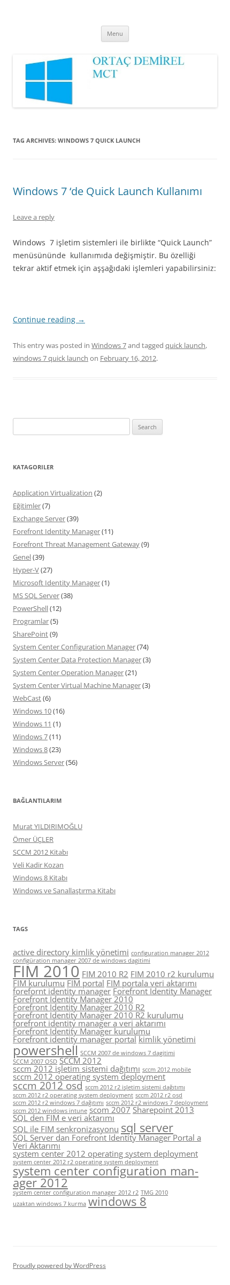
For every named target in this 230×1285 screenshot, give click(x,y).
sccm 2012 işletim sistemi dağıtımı (76, 1068)
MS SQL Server (36, 595)
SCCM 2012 (80, 1060)
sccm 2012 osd (48, 1086)
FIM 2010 (46, 971)
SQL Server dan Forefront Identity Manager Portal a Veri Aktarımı (107, 1141)
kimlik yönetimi (167, 1039)
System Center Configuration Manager (74, 647)
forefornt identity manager (62, 991)
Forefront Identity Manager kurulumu (81, 1031)
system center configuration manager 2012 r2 (76, 1192)
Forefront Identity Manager (56, 531)
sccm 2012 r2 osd (158, 1095)
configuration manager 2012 (170, 953)
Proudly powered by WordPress (59, 1265)
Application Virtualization (53, 493)
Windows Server (38, 762)
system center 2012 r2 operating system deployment (85, 1162)
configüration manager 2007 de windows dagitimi (81, 960)
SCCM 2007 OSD (35, 1061)
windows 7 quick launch (50, 358)
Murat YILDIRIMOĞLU (47, 826)
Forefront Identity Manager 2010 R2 (79, 1007)
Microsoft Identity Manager (56, 582)
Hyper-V (26, 570)
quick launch (185, 345)
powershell (45, 1050)
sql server (147, 1127)
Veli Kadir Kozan (38, 865)
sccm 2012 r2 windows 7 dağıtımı (58, 1102)
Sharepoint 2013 (163, 1109)
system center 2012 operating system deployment (105, 1153)
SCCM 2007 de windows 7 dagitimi (127, 1053)
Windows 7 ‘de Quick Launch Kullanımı (107, 191)
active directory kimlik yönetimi (71, 952)
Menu (115, 33)
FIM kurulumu (39, 983)
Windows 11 (32, 724)
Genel (22, 557)
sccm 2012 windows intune (50, 1110)
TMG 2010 (154, 1192)
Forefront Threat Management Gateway (76, 544)
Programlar (31, 621)
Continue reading (49, 319)
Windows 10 (32, 711)
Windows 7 (108, 345)
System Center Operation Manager (68, 672)
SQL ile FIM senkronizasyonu (66, 1129)
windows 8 (117, 1201)
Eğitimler (27, 505)
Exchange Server (39, 518)
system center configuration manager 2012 (105, 1176)
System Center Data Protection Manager (77, 659)
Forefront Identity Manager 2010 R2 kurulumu (98, 1015)
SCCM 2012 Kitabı (40, 852)
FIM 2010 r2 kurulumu (172, 974)
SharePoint (30, 634)
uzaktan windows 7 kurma (49, 1203)
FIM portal (85, 983)
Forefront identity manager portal (74, 1039)
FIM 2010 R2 (105, 974)
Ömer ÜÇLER (33, 839)
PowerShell (30, 608)
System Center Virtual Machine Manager (77, 685)
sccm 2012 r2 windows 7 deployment (157, 1102)
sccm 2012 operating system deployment (89, 1076)
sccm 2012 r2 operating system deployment (73, 1095)
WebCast (27, 698)
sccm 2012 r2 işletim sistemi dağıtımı (135, 1087)
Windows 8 (30, 749)
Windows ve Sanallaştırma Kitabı (64, 890)
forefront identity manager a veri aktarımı (89, 1023)
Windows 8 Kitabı (40, 878)
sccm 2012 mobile (166, 1069)
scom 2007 (110, 1109)
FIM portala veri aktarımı (151, 983)
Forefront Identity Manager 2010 (73, 999)
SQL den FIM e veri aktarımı (63, 1117)
